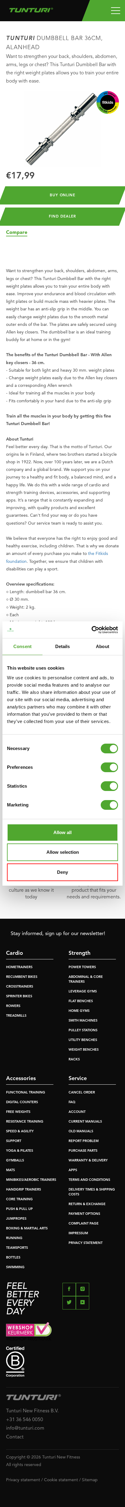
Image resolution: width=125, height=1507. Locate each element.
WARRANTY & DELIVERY (88, 1160)
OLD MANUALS (81, 1131)
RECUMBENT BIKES (21, 977)
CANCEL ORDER (82, 1092)
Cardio (14, 953)
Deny (62, 872)
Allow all (62, 832)
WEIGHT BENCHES (84, 1050)
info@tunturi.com (25, 1428)
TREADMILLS (16, 1016)
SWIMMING (15, 1267)
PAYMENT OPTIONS (84, 1214)
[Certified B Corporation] (62, 1362)
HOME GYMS (79, 1011)
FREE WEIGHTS (18, 1112)
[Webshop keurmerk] (62, 1331)
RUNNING (14, 1238)
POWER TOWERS (82, 967)
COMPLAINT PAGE (84, 1223)
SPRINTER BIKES (19, 996)
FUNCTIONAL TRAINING (25, 1092)
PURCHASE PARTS (83, 1151)
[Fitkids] (107, 102)
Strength (79, 953)
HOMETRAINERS (19, 967)
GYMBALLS (15, 1160)
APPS (73, 1170)
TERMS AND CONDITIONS (89, 1180)
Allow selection (62, 852)
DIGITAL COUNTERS (22, 1102)
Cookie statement (61, 1480)
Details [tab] (62, 646)
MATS (10, 1170)
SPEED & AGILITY (20, 1131)
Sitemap (90, 1480)
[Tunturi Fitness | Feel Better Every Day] (31, 8)
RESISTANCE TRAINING (24, 1121)
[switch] (109, 767)
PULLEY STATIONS (83, 1030)
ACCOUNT (77, 1112)
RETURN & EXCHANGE (87, 1204)
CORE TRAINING (19, 1199)
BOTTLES (13, 1257)
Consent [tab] (22, 646)
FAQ (72, 1102)
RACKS (74, 1059)
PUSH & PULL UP (19, 1209)
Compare (16, 232)
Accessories (21, 1078)
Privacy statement (23, 1480)
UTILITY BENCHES (83, 1040)
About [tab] (102, 646)
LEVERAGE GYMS (83, 991)
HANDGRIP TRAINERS (23, 1189)
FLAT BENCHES (81, 1001)
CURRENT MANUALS (85, 1121)
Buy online (62, 195)
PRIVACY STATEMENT (86, 1243)
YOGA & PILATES (19, 1151)
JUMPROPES (16, 1219)
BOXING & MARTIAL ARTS (27, 1228)
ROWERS (13, 1006)
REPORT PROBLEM (84, 1141)
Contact (15, 1437)
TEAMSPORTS (17, 1248)
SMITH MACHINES (83, 1020)
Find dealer (62, 216)
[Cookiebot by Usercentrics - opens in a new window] (91, 630)
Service (78, 1078)
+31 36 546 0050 (24, 1419)
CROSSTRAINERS (19, 986)
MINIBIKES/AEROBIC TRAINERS (31, 1180)
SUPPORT (13, 1141)
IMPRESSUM (78, 1233)
